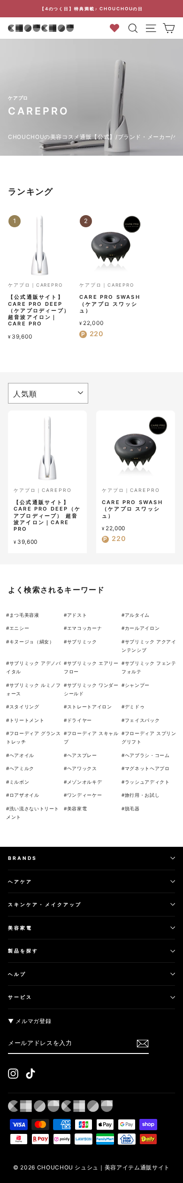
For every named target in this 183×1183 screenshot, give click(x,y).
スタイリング (24, 706)
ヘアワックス (82, 768)
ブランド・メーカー (144, 136)
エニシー (19, 628)
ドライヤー (79, 720)
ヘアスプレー (82, 755)
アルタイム (137, 615)
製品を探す (23, 950)
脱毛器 (132, 808)
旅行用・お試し (142, 795)
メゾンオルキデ (84, 782)
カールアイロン (142, 628)
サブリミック (82, 641)
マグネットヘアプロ (147, 768)
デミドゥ (135, 706)
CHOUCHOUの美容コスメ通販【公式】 (61, 136)
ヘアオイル (21, 755)
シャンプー (137, 685)
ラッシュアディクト (147, 782)
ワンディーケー (84, 795)
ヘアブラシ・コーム (147, 755)
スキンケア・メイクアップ (45, 904)
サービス (20, 997)
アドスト (77, 615)
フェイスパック (142, 720)
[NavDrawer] (151, 28)
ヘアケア (20, 881)
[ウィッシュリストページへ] (117, 27)
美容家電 (77, 808)
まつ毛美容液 (24, 615)
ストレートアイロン (89, 706)
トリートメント (27, 720)
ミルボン (19, 782)
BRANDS (23, 858)
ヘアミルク (21, 768)
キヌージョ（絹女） (31, 641)
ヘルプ (17, 974)
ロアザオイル (24, 795)
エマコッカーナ (84, 628)
